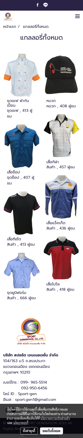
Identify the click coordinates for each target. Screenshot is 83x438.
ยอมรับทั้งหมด (51, 431)
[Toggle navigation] (77, 16)
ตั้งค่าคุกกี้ (29, 431)
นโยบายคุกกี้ (20, 423)
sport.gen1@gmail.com (35, 400)
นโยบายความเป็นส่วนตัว (55, 418)
